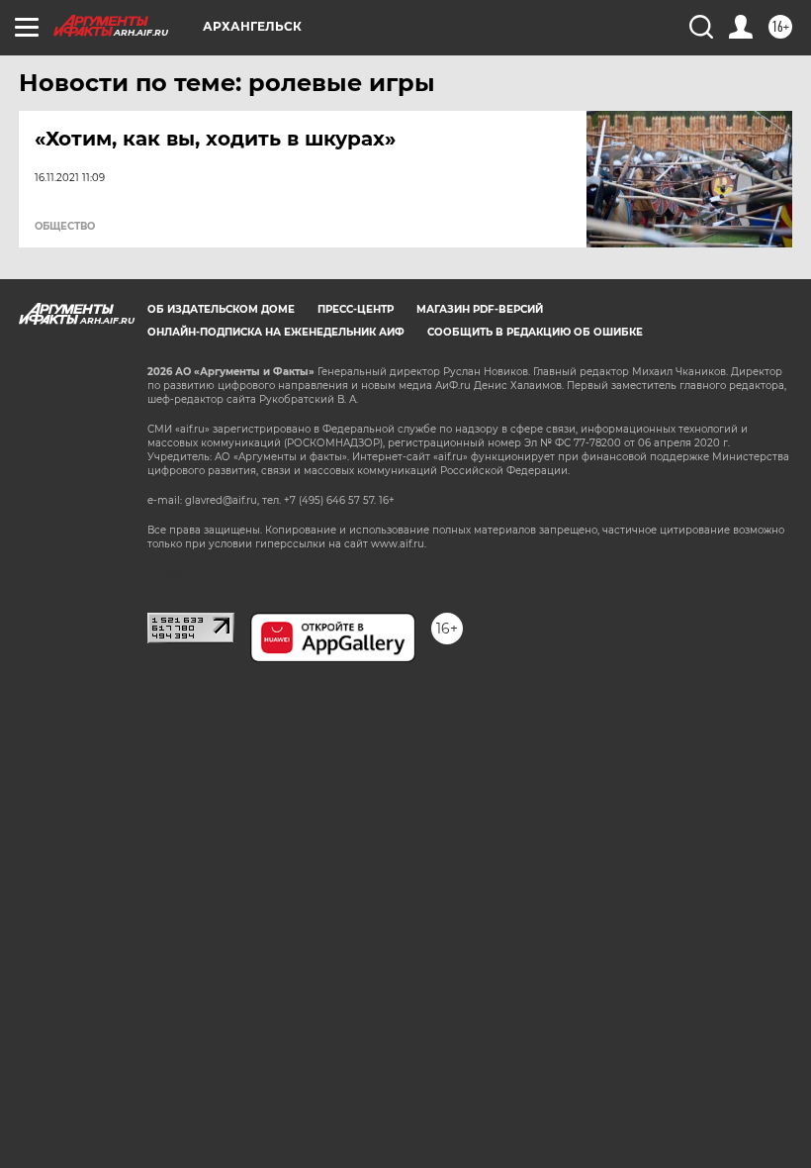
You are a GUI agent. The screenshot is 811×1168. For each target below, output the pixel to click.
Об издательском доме (221, 309)
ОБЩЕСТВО (65, 227)
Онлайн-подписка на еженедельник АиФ (276, 332)
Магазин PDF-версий (479, 309)
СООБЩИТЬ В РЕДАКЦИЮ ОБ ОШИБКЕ (535, 332)
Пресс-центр (355, 309)
